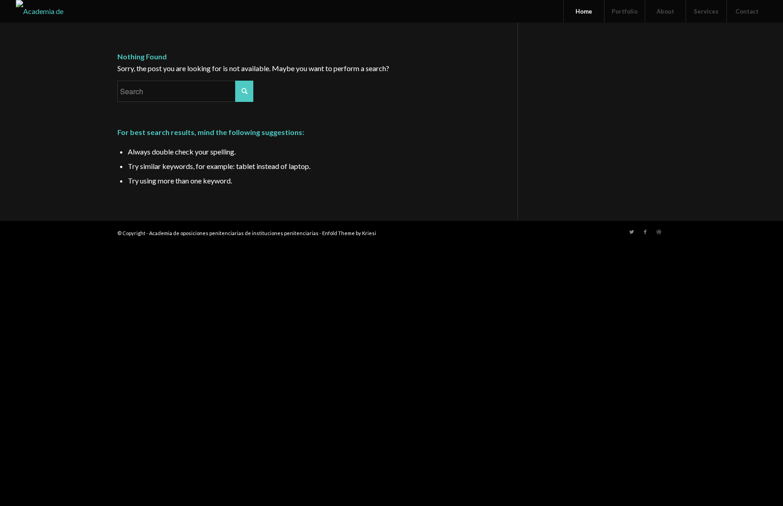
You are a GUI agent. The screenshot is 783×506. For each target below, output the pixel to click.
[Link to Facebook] (645, 232)
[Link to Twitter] (631, 232)
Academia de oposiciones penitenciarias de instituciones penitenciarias (234, 233)
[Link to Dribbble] (659, 232)
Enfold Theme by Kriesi (349, 233)
